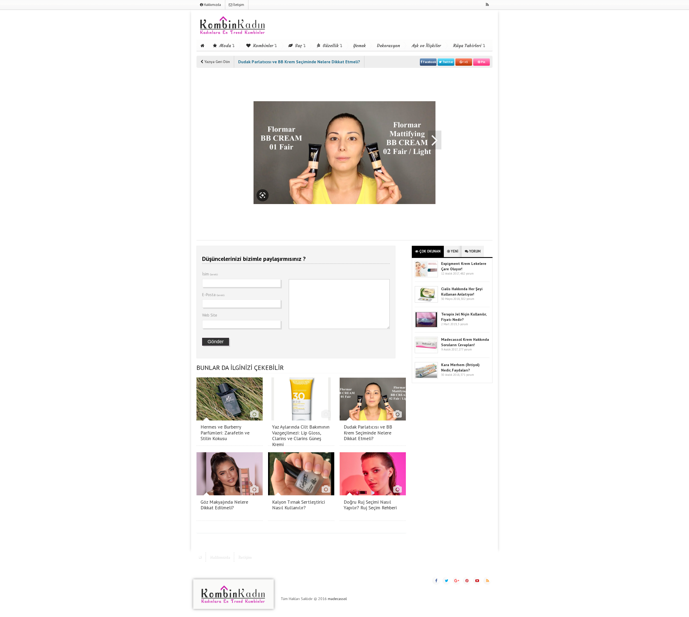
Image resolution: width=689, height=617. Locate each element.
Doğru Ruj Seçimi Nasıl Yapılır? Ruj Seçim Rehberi (370, 505)
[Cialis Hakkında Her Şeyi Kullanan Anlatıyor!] (426, 301)
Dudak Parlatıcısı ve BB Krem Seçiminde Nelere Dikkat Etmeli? (368, 432)
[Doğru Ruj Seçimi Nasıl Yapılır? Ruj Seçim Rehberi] (373, 493)
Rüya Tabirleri (467, 45)
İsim (210, 273)
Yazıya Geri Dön (216, 61)
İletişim (238, 4)
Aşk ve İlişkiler (426, 45)
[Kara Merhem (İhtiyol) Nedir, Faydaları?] (426, 377)
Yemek (359, 45)
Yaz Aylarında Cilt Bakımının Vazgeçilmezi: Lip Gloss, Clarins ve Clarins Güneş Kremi (300, 435)
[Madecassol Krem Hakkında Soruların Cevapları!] (426, 352)
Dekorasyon (388, 45)
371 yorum (467, 375)
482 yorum (467, 273)
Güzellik (330, 45)
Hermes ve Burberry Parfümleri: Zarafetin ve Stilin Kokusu (225, 432)
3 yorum (463, 324)
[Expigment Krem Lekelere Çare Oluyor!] (426, 276)
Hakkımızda (212, 4)
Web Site (209, 315)
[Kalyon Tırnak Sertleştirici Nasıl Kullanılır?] (301, 493)
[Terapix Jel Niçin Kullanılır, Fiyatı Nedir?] (426, 326)
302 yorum (467, 299)
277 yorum (465, 349)
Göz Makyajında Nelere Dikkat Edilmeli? (224, 505)
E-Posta (213, 294)
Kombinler (262, 45)
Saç (298, 45)
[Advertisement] (218, 154)
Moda (224, 45)
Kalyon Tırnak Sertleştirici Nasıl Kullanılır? (298, 505)
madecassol (337, 598)
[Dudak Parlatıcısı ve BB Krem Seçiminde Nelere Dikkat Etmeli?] (373, 419)
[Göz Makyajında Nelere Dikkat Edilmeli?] (229, 493)
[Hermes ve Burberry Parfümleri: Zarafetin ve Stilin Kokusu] (229, 419)
